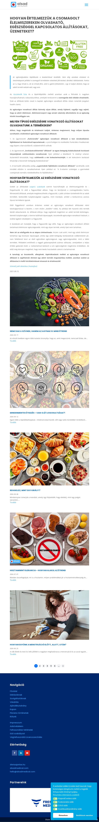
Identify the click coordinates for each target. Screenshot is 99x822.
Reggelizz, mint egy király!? (25, 490)
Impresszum (16, 723)
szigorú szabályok (37, 187)
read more (49, 341)
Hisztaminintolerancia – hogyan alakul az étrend (38, 570)
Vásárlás (14, 702)
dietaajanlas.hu (17, 764)
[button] (55, 798)
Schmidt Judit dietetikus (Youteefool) (23, 266)
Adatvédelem (16, 726)
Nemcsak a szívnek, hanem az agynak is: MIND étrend (38, 331)
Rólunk (13, 717)
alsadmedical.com (19, 768)
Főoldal (13, 691)
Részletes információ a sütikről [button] (66, 795)
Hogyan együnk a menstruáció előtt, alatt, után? (38, 644)
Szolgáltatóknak (18, 699)
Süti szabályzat (17, 734)
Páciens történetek (19, 713)
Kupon (13, 710)
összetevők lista (20, 94)
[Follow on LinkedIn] (21, 753)
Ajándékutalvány (18, 706)
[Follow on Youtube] (27, 753)
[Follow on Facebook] (14, 753)
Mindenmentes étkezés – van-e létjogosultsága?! (37, 412)
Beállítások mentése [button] (84, 815)
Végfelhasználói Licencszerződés (26, 737)
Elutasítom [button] (63, 815)
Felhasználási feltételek (21, 730)
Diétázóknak (16, 695)
